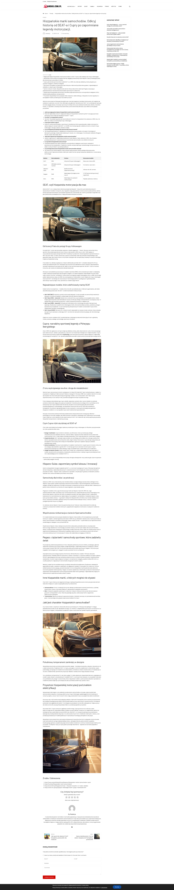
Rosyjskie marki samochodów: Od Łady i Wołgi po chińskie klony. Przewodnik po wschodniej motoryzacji (117, 55)
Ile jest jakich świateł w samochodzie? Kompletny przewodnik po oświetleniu (117, 60)
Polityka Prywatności (52, 1)
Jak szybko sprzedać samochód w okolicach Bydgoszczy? (116, 29)
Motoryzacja (70, 6)
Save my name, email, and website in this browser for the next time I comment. (65, 855)
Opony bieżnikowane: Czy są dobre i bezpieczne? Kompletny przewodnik (83, 837)
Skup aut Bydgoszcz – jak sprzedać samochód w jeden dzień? (116, 33)
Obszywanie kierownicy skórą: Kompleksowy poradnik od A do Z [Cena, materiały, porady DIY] (117, 49)
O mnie (44, 1)
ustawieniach (104, 887)
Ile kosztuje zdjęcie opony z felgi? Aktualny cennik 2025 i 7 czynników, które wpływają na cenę (118, 65)
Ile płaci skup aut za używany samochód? (118, 37)
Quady (86, 6)
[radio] (66, 797)
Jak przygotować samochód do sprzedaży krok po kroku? (115, 44)
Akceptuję (117, 887)
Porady (107, 6)
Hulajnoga (100, 6)
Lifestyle (113, 6)
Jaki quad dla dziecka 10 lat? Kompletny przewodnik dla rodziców (59, 837)
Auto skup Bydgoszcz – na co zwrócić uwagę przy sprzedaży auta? (117, 25)
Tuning (92, 6)
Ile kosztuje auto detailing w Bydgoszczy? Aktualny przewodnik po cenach (117, 40)
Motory (80, 6)
